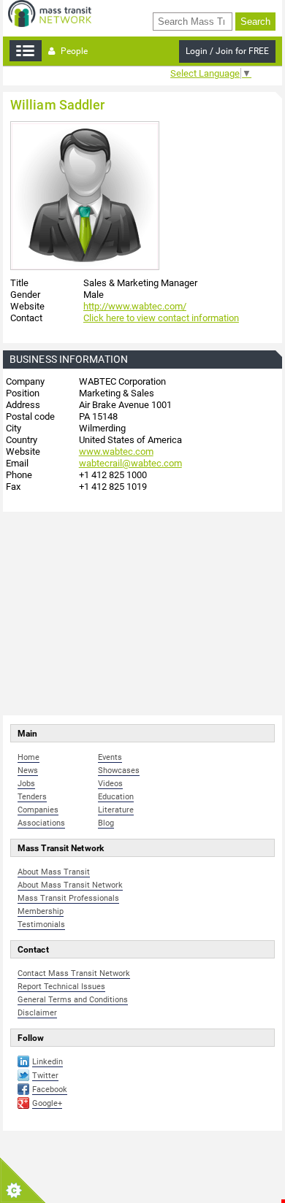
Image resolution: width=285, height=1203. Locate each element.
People (73, 51)
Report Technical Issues (61, 986)
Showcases (119, 770)
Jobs (26, 783)
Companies (38, 810)
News (28, 770)
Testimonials (41, 924)
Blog (106, 823)
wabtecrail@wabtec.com (130, 463)
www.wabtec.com (116, 451)
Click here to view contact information (161, 317)
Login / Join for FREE (227, 51)
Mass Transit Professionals (68, 898)
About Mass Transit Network (70, 885)
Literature (116, 810)
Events (110, 757)
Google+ (47, 1103)
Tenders (32, 797)
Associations (41, 823)
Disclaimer (37, 1013)
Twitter (45, 1075)
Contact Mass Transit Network (74, 973)
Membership (41, 911)
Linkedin (47, 1061)
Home (28, 757)
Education (116, 797)
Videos (110, 783)
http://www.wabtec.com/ (134, 306)
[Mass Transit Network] (49, 12)
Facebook (49, 1089)
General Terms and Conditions (73, 999)
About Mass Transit (54, 872)
